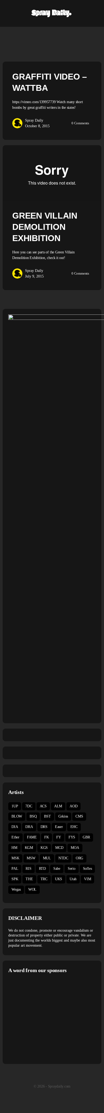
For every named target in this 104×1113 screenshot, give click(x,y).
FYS (72, 837)
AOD (73, 806)
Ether (15, 837)
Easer (59, 827)
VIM (87, 879)
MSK (15, 858)
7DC (28, 806)
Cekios (63, 816)
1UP (14, 806)
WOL (32, 889)
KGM (29, 848)
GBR (86, 837)
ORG (79, 858)
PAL (14, 869)
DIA (14, 827)
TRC (44, 879)
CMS (79, 816)
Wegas (16, 889)
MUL (47, 858)
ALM (58, 806)
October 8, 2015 (37, 126)
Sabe (56, 869)
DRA (29, 827)
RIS (28, 869)
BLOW (16, 816)
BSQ (33, 816)
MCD (59, 848)
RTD (42, 869)
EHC (74, 827)
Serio (71, 869)
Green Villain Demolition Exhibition (44, 227)
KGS (44, 848)
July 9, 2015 (34, 276)
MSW (31, 858)
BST (47, 816)
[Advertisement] (53, 1017)
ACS (43, 806)
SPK (14, 879)
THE (29, 879)
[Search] (94, 13)
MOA (75, 848)
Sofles (87, 869)
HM (14, 848)
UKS (58, 879)
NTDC (63, 858)
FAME (32, 837)
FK (46, 837)
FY (58, 837)
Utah (73, 879)
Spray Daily (34, 120)
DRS (44, 827)
